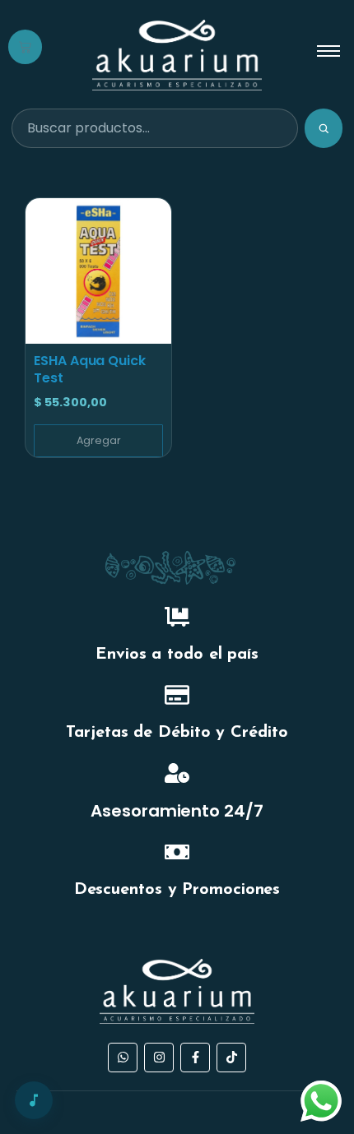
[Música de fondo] (34, 1100)
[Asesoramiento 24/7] (177, 775)
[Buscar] (323, 128)
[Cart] (25, 47)
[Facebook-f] (195, 1057)
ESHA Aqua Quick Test (90, 369)
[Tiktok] (231, 1057)
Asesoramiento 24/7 (177, 810)
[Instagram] (159, 1057)
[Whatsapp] (122, 1057)
